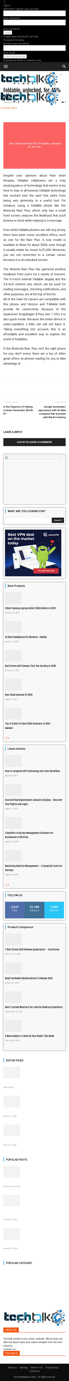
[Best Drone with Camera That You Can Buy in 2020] (34, 656)
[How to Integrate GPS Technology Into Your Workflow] (34, 761)
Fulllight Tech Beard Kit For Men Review (23, 1182)
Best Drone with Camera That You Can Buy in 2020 (30, 665)
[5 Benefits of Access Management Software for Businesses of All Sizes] (34, 823)
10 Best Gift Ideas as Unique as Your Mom (24, 1082)
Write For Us (37, 1367)
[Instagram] (6, 1361)
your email (9, 52)
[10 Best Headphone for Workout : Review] (34, 627)
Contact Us (34, 1371)
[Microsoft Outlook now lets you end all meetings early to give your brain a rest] (34, 1201)
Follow (35, 903)
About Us (12, 1367)
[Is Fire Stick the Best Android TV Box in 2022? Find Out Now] (34, 1234)
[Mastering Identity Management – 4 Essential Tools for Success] (34, 856)
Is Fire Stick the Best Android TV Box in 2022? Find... (30, 1243)
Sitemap (24, 1367)
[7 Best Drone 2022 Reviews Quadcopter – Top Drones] (34, 939)
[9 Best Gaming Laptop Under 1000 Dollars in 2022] (34, 598)
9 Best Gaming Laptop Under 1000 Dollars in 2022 (30, 608)
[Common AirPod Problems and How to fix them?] (34, 1130)
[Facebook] (4, 1361)
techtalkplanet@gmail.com (31, 1349)
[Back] (4, 1)
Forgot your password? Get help (20, 36)
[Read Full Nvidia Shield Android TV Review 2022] (34, 968)
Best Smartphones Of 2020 (18, 694)
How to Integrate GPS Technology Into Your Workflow (32, 771)
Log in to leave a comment (34, 442)
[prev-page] (6, 738)
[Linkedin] (9, 1361)
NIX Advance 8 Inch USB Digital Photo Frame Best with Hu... (33, 1111)
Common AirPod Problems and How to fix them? (28, 1140)
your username (11, 18)
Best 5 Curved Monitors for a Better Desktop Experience (33, 1007)
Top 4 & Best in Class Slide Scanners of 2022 (27, 723)
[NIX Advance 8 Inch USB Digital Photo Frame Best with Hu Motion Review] (34, 1101)
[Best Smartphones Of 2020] (34, 684)
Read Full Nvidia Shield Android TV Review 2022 (29, 978)
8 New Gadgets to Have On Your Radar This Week (29, 1036)
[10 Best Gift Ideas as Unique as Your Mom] (34, 1073)
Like (15, 903)
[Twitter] (12, 1361)
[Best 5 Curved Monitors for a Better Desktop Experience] (34, 997)
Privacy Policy (52, 1367)
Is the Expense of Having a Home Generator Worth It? (18, 410)
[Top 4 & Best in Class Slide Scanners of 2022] (34, 713)
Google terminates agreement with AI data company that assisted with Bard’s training (52, 412)
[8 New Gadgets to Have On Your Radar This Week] (34, 1026)
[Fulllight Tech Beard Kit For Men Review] (34, 1172)
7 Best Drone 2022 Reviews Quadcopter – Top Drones (32, 949)
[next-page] (8, 738)
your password (11, 28)
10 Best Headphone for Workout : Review (26, 637)
